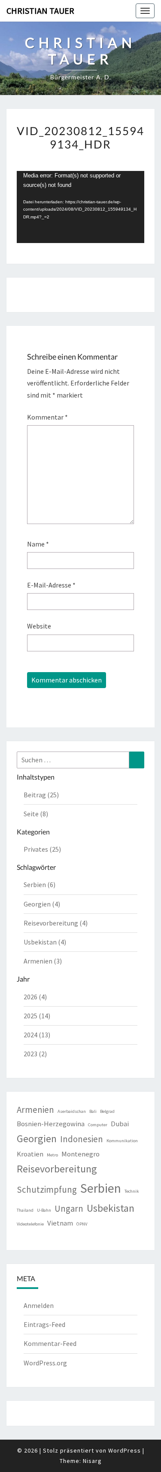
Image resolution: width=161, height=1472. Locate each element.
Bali (93, 1111)
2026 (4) (35, 996)
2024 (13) (37, 1034)
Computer (97, 1125)
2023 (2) (35, 1053)
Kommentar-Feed (50, 1343)
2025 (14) (37, 1015)
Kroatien (30, 1154)
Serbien (100, 1188)
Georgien (37, 1138)
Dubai (120, 1123)
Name (38, 544)
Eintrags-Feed (44, 1324)
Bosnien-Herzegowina (51, 1123)
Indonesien (81, 1139)
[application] (80, 207)
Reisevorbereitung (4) (56, 923)
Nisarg (92, 1461)
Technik (132, 1191)
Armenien (35, 1109)
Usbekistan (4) (45, 942)
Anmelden (39, 1305)
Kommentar (47, 417)
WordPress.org (45, 1362)
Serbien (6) (39, 884)
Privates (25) (42, 849)
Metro (52, 1155)
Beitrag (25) (41, 794)
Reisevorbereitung (57, 1168)
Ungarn (69, 1208)
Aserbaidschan (72, 1111)
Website (39, 626)
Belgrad (107, 1111)
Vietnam (60, 1223)
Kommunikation (122, 1140)
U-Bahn (44, 1210)
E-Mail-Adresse (51, 585)
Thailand (25, 1210)
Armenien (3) (43, 961)
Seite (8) (36, 813)
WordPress (124, 1450)
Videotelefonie (30, 1224)
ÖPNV (81, 1224)
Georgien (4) (42, 904)
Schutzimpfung (47, 1189)
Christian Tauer (40, 10)
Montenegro (80, 1154)
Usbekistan (110, 1208)
